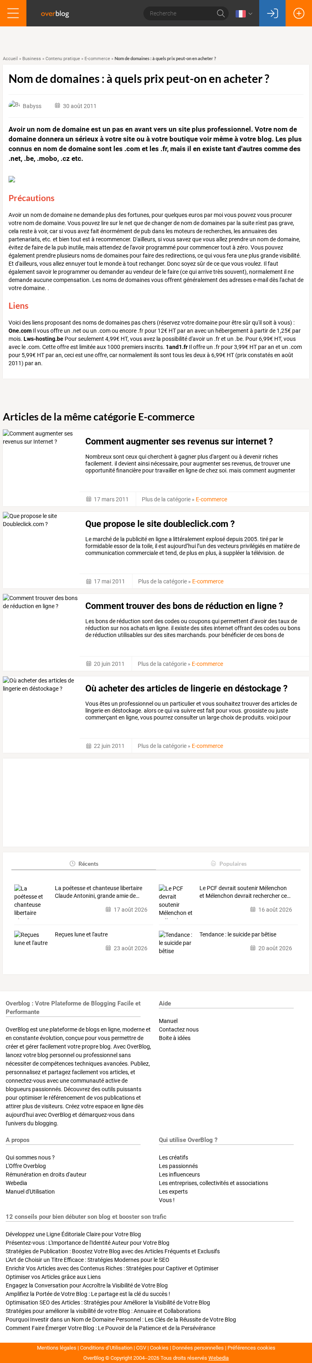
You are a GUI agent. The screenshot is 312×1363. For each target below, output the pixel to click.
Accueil (10, 58)
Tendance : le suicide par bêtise (237, 934)
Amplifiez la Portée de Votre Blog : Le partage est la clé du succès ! (88, 1294)
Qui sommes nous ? (30, 1157)
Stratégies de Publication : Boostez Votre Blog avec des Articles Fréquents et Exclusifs (113, 1251)
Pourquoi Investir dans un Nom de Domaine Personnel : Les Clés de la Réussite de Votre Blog (121, 1319)
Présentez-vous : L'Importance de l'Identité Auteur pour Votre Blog (87, 1242)
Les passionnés (178, 1166)
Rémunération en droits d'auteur (46, 1174)
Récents (88, 863)
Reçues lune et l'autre (81, 934)
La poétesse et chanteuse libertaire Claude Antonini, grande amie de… (98, 892)
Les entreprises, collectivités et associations (213, 1183)
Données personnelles (198, 1348)
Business (31, 58)
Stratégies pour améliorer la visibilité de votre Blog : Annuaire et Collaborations (103, 1311)
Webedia (16, 1183)
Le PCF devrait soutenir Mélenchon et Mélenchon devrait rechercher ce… (244, 892)
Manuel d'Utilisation (30, 1191)
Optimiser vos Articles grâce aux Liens (53, 1277)
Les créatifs (173, 1157)
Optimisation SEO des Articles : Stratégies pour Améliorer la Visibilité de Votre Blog (108, 1302)
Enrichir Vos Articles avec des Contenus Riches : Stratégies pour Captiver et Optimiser (112, 1268)
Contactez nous (179, 1029)
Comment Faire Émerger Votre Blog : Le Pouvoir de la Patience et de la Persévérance (110, 1328)
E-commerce (97, 58)
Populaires (233, 863)
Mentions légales (56, 1348)
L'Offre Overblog (26, 1166)
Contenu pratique (63, 58)
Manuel (168, 1021)
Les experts (173, 1191)
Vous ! (167, 1200)
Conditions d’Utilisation (106, 1348)
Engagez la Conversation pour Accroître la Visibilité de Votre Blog (87, 1285)
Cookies (159, 1348)
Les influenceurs (179, 1174)
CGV (141, 1348)
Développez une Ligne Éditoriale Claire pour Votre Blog (73, 1234)
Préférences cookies (251, 1348)
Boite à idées (175, 1038)
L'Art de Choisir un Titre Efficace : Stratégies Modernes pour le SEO (87, 1260)
